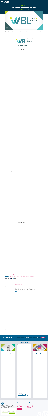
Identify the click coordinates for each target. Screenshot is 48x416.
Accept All (10, 413)
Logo (10, 274)
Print (8, 274)
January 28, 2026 (26, 396)
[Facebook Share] (10, 278)
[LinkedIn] (16, 291)
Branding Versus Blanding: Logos (7, 353)
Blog (39, 406)
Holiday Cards (29, 407)
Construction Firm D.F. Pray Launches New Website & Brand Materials (24, 395)
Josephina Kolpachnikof (21, 396)
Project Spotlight (24, 5)
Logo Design (11, 276)
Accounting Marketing (20, 276)
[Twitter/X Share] (11, 278)
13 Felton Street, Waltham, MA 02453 (20, 406)
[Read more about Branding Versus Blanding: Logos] (8, 344)
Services (40, 405)
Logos (32, 405)
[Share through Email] (15, 278)
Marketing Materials (31, 276)
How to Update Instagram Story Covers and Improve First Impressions (39, 353)
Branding (12, 274)
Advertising (28, 405)
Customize (4, 413)
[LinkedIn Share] (13, 278)
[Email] (17, 291)
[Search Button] (46, 2)
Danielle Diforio (22, 9)
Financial (10, 273)
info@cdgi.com (19, 405)
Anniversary (26, 276)
